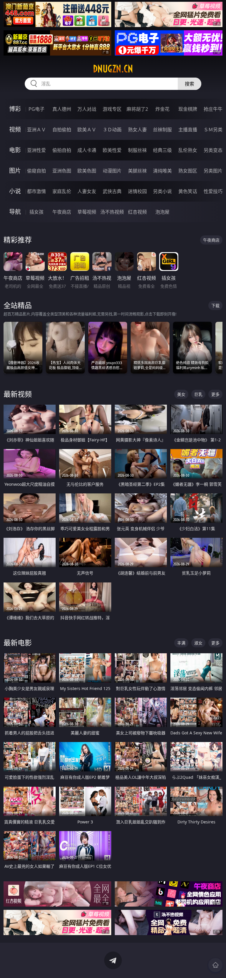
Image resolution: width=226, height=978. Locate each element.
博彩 (15, 109)
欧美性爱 (112, 150)
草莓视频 (86, 212)
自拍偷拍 (61, 129)
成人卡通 (86, 150)
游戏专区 (112, 109)
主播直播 (187, 129)
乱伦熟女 (187, 150)
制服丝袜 (137, 150)
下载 (215, 305)
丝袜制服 (162, 129)
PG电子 (36, 109)
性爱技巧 (213, 191)
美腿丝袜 (137, 171)
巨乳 (198, 394)
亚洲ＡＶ (36, 129)
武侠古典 (112, 191)
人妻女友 (86, 191)
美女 (181, 394)
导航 (15, 212)
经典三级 (162, 150)
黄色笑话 (187, 191)
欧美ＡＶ (86, 129)
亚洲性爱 (36, 150)
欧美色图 (86, 171)
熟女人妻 (137, 129)
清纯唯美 (162, 171)
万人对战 (86, 109)
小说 (15, 191)
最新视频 (18, 394)
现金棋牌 (187, 109)
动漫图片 (112, 171)
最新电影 (18, 642)
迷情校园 (137, 191)
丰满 (181, 643)
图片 (15, 171)
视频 (15, 129)
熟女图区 (187, 171)
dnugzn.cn (113, 69)
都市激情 (36, 191)
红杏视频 (137, 212)
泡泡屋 (162, 212)
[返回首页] (215, 965)
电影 (15, 150)
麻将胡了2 (137, 109)
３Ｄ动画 (112, 129)
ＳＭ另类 (213, 129)
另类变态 (213, 150)
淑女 (198, 643)
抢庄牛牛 (213, 109)
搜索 (189, 84)
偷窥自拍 (36, 171)
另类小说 (162, 191)
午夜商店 (61, 212)
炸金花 (162, 109)
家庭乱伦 (61, 191)
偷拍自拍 (61, 150)
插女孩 (36, 212)
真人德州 (61, 109)
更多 (215, 394)
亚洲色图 (61, 171)
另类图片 (213, 171)
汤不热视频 (112, 212)
